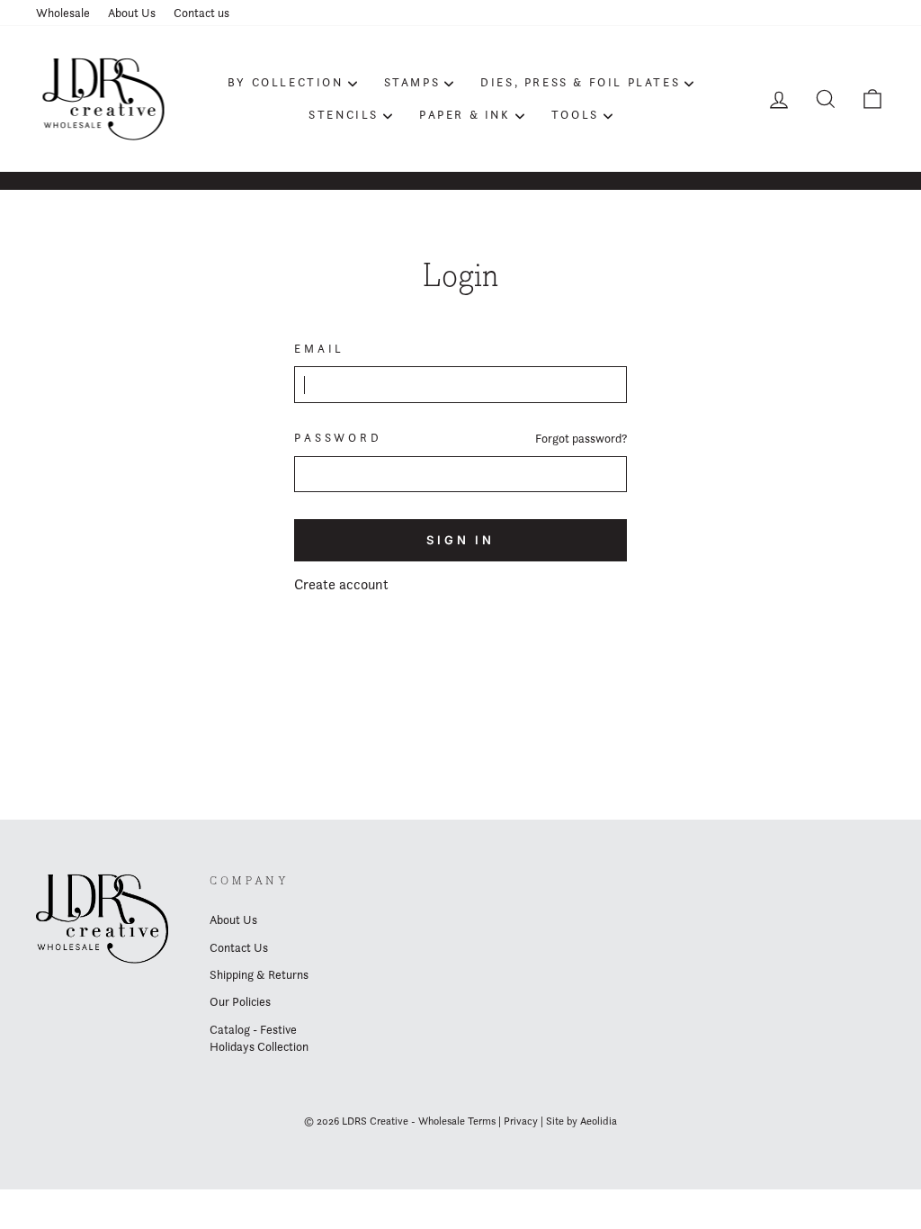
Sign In (460, 540)
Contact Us (239, 947)
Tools (575, 114)
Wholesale (63, 12)
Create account (341, 584)
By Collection (286, 82)
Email (319, 348)
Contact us (201, 12)
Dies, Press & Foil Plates (580, 82)
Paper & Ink (465, 114)
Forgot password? (581, 438)
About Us (132, 12)
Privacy (521, 1120)
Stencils (343, 114)
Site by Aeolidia (581, 1120)
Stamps (412, 82)
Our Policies (240, 1001)
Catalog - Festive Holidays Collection (259, 1038)
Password (338, 437)
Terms (482, 1120)
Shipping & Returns (259, 974)
